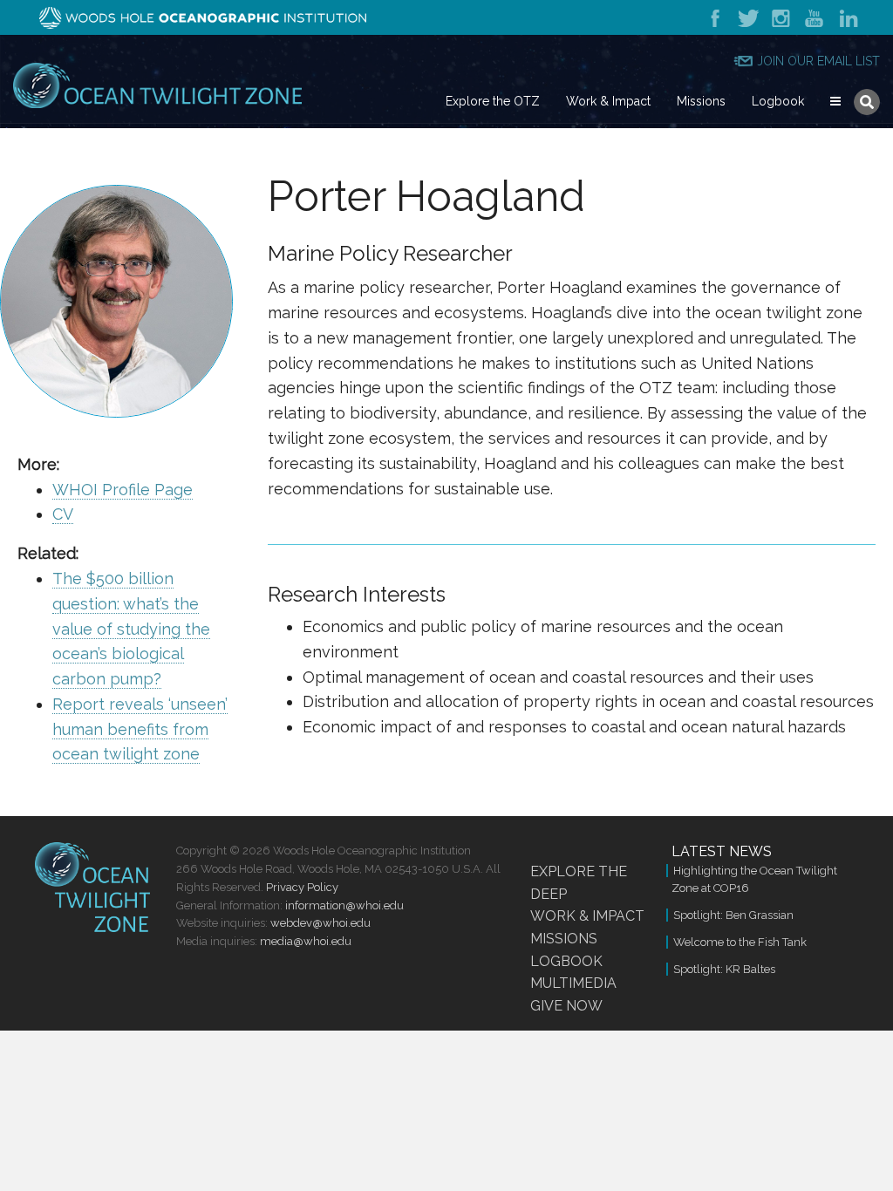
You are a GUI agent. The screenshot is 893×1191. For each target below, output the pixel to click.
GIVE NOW (566, 1005)
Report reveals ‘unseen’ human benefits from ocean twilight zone (140, 729)
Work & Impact (608, 101)
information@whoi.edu (344, 905)
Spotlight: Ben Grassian (733, 915)
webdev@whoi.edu (320, 922)
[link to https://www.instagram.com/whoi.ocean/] (782, 17)
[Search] (867, 102)
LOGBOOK (566, 961)
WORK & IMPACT (587, 916)
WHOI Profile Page (122, 489)
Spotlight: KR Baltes (724, 969)
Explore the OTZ (493, 101)
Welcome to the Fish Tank (740, 942)
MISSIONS (563, 938)
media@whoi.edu (305, 941)
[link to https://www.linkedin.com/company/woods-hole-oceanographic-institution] (846, 17)
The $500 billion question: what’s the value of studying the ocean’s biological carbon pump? (131, 628)
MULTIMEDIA (573, 983)
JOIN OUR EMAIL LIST (818, 61)
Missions (701, 101)
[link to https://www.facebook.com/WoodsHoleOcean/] (719, 17)
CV (62, 514)
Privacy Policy (302, 887)
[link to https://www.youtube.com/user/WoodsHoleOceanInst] (815, 17)
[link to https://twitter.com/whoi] (747, 17)
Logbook (778, 101)
